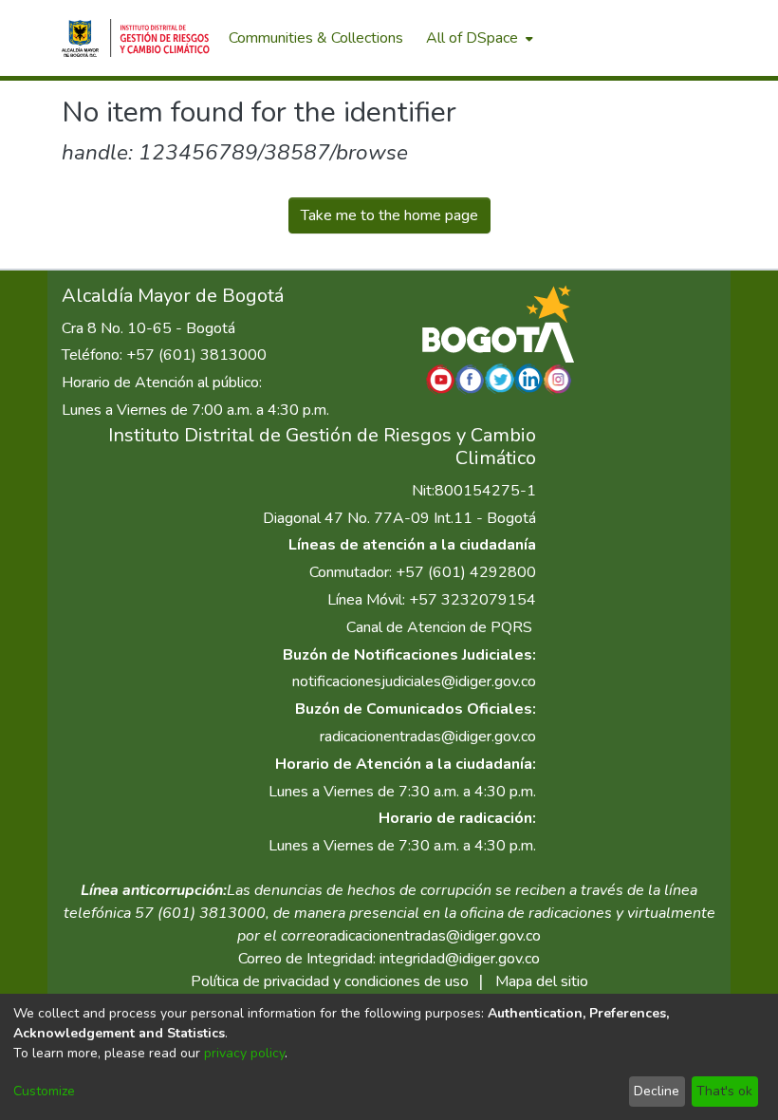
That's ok (724, 1091)
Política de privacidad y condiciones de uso (330, 981)
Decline (656, 1091)
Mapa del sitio (541, 981)
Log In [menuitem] (682, 38)
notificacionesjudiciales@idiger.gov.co (414, 681)
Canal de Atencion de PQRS (439, 627)
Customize (44, 1091)
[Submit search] (617, 38)
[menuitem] (477, 38)
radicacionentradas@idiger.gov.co (428, 736)
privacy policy (244, 1053)
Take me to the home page (389, 215)
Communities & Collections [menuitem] (316, 38)
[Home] (136, 38)
